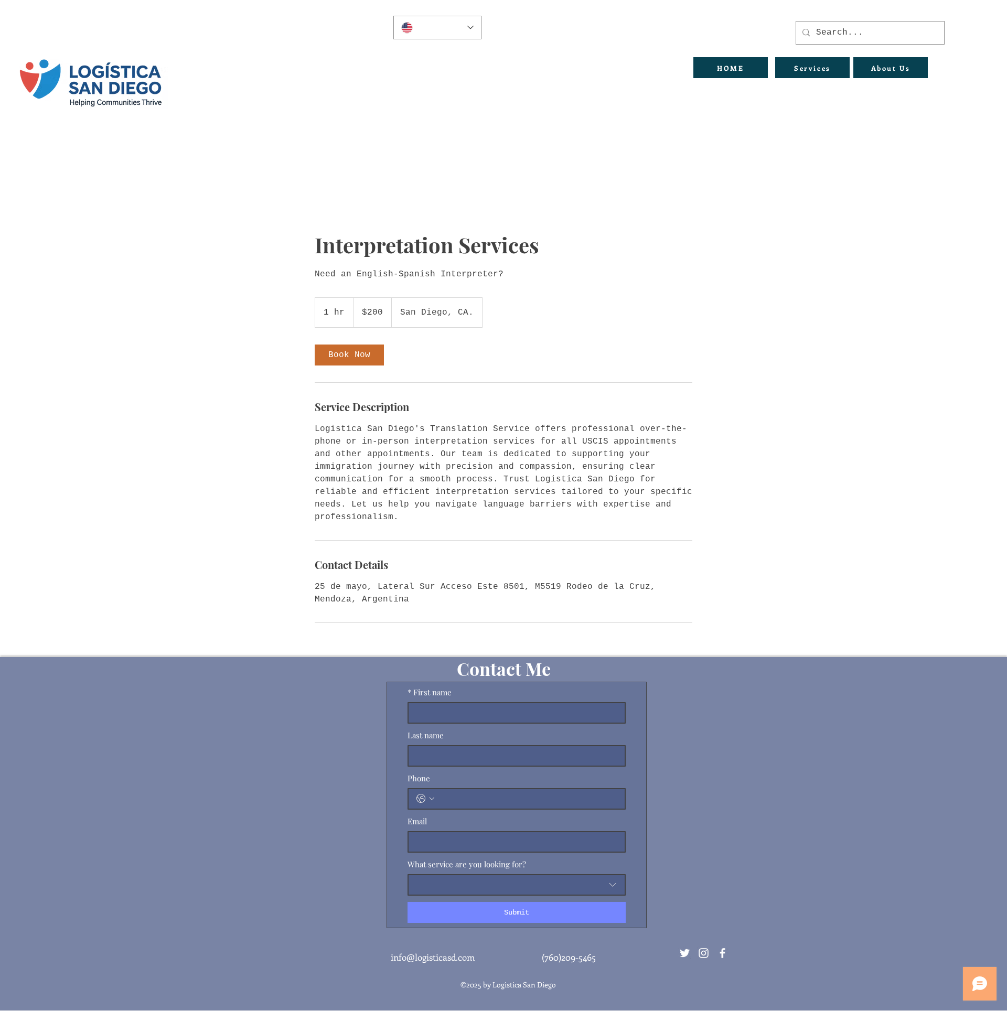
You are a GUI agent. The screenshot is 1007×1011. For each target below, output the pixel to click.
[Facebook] (722, 953)
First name (430, 692)
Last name (426, 735)
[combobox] (517, 885)
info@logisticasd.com (433, 957)
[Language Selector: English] (437, 27)
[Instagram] (703, 953)
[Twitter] (684, 953)
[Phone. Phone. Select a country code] (425, 798)
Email (417, 821)
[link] (349, 355)
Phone (419, 778)
